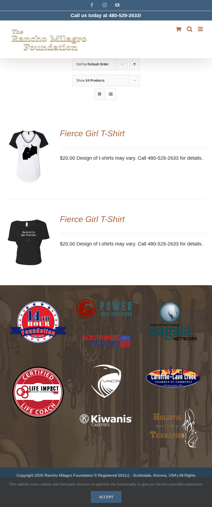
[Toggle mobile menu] (201, 29)
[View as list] (110, 94)
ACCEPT (106, 497)
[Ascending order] (134, 64)
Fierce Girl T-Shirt (92, 133)
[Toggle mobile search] (189, 29)
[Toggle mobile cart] (178, 29)
